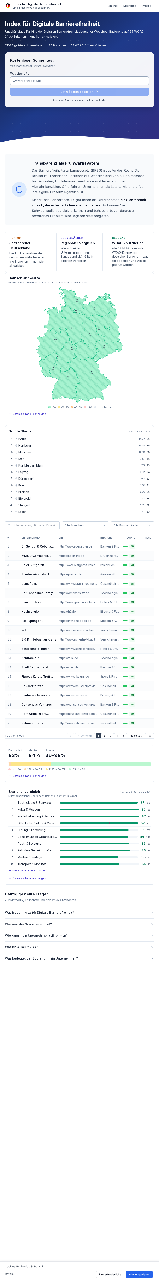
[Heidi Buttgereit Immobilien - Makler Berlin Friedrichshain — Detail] (12, 565)
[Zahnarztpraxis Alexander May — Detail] (12, 723)
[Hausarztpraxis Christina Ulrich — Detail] (12, 686)
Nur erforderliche (110, 1274)
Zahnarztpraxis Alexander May (32, 723)
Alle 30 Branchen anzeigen (28, 870)
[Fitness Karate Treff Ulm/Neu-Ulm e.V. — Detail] (12, 676)
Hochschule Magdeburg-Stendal (36, 612)
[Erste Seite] (70, 735)
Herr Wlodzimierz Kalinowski (34, 714)
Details (9, 1273)
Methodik (129, 5)
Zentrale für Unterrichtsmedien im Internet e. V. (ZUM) (37, 658)
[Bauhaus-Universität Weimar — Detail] (12, 695)
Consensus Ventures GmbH (37, 705)
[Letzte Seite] (150, 735)
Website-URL (29, 73)
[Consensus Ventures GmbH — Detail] (12, 704)
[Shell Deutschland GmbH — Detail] (12, 667)
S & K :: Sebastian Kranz (39, 639)
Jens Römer (30, 583)
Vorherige (87, 735)
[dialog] (79, 1271)
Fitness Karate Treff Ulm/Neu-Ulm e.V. (36, 677)
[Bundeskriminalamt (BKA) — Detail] (12, 574)
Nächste (135, 735)
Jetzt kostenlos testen (77, 91)
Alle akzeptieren (139, 1274)
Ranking (112, 5)
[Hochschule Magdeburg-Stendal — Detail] (12, 611)
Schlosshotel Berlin (35, 648)
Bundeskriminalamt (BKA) (35, 574)
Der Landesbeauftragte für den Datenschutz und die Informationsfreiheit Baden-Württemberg (38, 593)
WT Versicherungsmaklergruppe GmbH (39, 630)
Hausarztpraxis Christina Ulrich (33, 686)
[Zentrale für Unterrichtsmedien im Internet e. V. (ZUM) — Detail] (12, 658)
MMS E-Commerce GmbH (35, 556)
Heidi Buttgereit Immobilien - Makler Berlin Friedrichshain (36, 565)
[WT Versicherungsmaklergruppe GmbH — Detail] (12, 630)
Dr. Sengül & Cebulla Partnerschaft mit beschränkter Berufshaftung (36, 547)
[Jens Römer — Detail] (12, 583)
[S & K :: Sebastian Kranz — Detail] (12, 639)
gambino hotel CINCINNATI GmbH (35, 602)
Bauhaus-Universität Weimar (37, 695)
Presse (147, 5)
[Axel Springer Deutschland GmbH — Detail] (12, 620)
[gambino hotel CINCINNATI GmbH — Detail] (12, 602)
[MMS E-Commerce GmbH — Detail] (12, 555)
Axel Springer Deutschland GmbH (35, 621)
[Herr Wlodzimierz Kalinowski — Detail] (12, 713)
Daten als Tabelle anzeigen (29, 413)
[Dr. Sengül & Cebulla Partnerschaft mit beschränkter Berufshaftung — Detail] (12, 546)
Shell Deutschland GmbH (35, 667)
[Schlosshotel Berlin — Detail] (12, 648)
